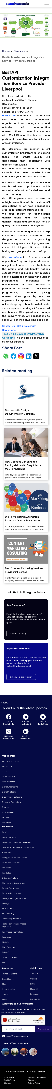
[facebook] (9, 717)
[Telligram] (26, 717)
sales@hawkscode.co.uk (19, 666)
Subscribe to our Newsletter (18, 1003)
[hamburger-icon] (46, 4)
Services (19, 51)
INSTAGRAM (8, 736)
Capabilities (8, 755)
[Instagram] (9, 731)
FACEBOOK (8, 722)
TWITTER (43, 722)
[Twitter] (43, 717)
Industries (7, 826)
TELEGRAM (25, 722)
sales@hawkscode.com (17, 1036)
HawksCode (9, 115)
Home (6, 51)
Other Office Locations (14, 1043)
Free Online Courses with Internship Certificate (23, 335)
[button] (21, 677)
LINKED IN (25, 736)
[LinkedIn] (26, 731)
